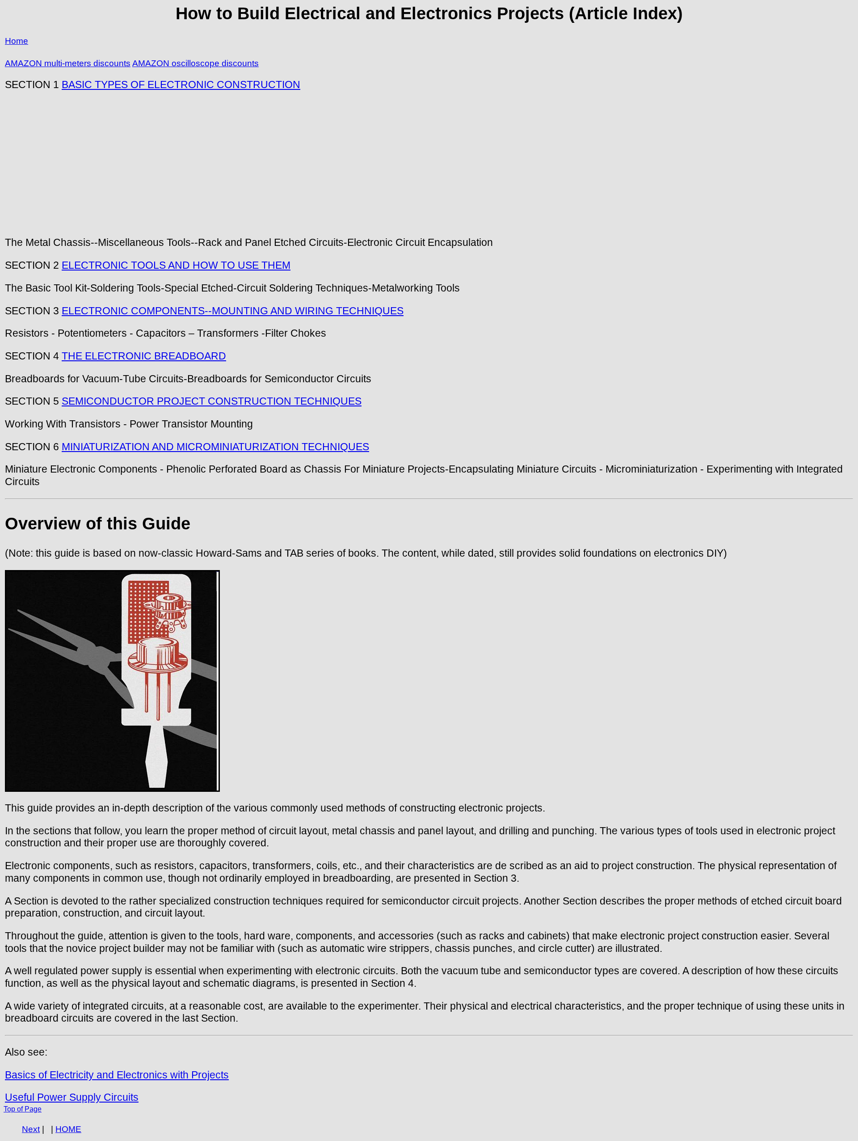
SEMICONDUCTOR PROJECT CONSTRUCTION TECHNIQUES (212, 401)
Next (31, 1129)
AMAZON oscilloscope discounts (195, 63)
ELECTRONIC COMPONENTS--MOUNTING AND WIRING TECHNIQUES (233, 311)
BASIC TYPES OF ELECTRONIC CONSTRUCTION (181, 84)
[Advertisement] (429, 163)
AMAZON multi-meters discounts (67, 63)
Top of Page (23, 1109)
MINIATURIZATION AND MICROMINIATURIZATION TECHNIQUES (215, 446)
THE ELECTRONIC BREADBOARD (144, 356)
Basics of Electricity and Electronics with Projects (117, 1075)
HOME (68, 1129)
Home (16, 41)
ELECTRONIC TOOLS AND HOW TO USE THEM (176, 265)
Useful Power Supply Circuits (72, 1097)
